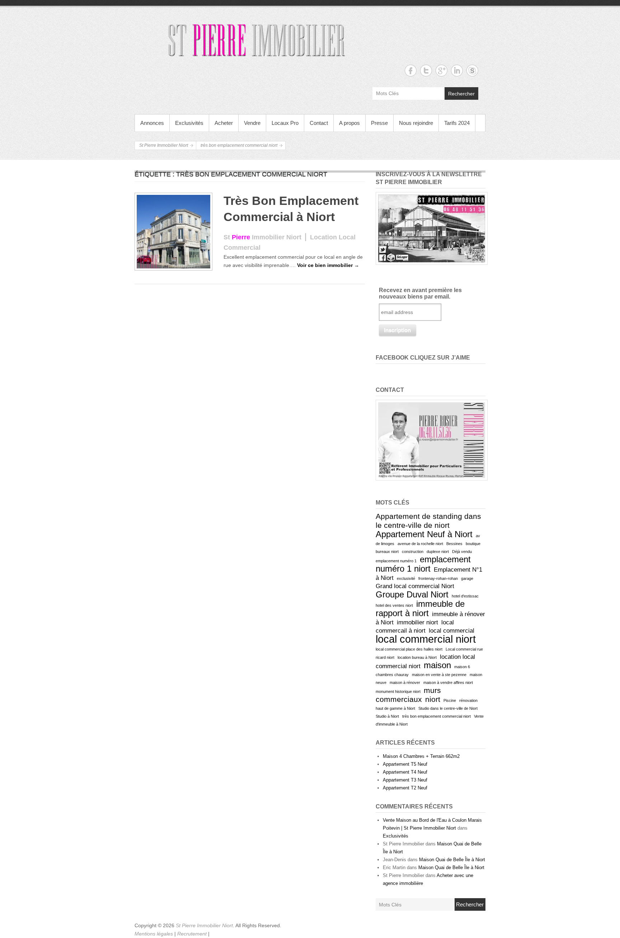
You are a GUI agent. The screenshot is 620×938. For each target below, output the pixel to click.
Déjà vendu (462, 551)
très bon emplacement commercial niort (436, 716)
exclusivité (406, 578)
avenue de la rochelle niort (420, 543)
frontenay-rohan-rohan (438, 578)
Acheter (224, 123)
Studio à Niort (387, 716)
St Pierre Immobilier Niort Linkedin (457, 70)
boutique (473, 543)
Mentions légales (154, 934)
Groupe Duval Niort (412, 594)
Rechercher (461, 94)
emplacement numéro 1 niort (423, 563)
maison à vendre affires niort (448, 682)
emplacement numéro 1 (396, 561)
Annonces (152, 123)
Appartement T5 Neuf (405, 764)
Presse (379, 123)
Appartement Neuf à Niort (424, 534)
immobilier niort (417, 622)
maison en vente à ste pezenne (439, 674)
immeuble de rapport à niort (420, 608)
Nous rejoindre (416, 123)
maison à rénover (405, 682)
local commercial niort (426, 639)
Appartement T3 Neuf (405, 780)
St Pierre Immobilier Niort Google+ (441, 70)
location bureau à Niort (417, 657)
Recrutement (192, 934)
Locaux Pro (285, 123)
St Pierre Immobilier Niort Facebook (411, 70)
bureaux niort (387, 551)
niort (432, 699)
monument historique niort (398, 691)
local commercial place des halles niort (409, 649)
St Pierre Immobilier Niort (163, 145)
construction (412, 551)
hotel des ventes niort (394, 605)
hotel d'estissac (465, 596)
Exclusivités (189, 123)
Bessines (454, 543)
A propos (349, 123)
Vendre (252, 123)
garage (467, 578)
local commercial (451, 630)
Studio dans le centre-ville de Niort (448, 708)
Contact (319, 123)
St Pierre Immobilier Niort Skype (472, 70)
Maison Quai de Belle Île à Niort (452, 859)
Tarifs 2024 (457, 123)
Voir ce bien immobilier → (328, 265)
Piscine (449, 700)
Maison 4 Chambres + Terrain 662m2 (421, 756)
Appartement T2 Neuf (405, 788)
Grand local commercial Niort (415, 586)
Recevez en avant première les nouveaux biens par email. (420, 293)
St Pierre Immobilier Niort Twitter (426, 70)
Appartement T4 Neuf (405, 772)
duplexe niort (438, 551)
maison (437, 665)
